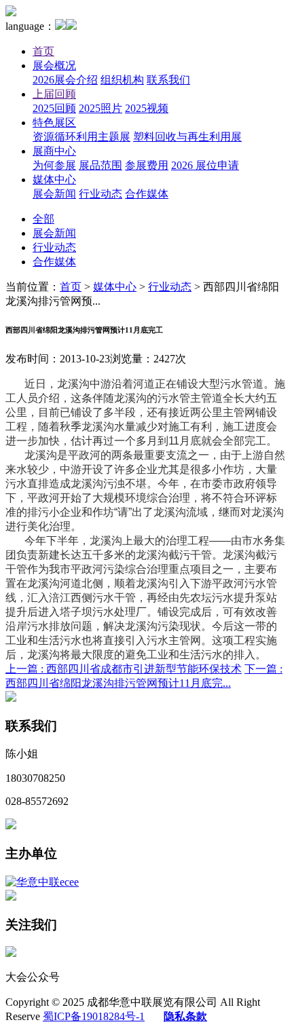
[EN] (71, 26)
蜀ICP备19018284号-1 (94, 1016)
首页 (43, 51)
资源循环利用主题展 (81, 137)
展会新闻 (54, 194)
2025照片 (100, 108)
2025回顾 (54, 108)
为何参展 (54, 165)
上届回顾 (54, 94)
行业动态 (100, 194)
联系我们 (168, 80)
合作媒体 (146, 194)
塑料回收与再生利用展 (187, 137)
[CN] (60, 26)
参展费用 (146, 165)
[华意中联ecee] (42, 882)
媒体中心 (54, 179)
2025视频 (146, 108)
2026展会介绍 (65, 80)
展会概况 (54, 65)
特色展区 (54, 122)
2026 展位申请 (205, 165)
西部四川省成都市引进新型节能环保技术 (123, 669)
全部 (43, 219)
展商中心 (54, 151)
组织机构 (122, 80)
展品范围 (100, 165)
